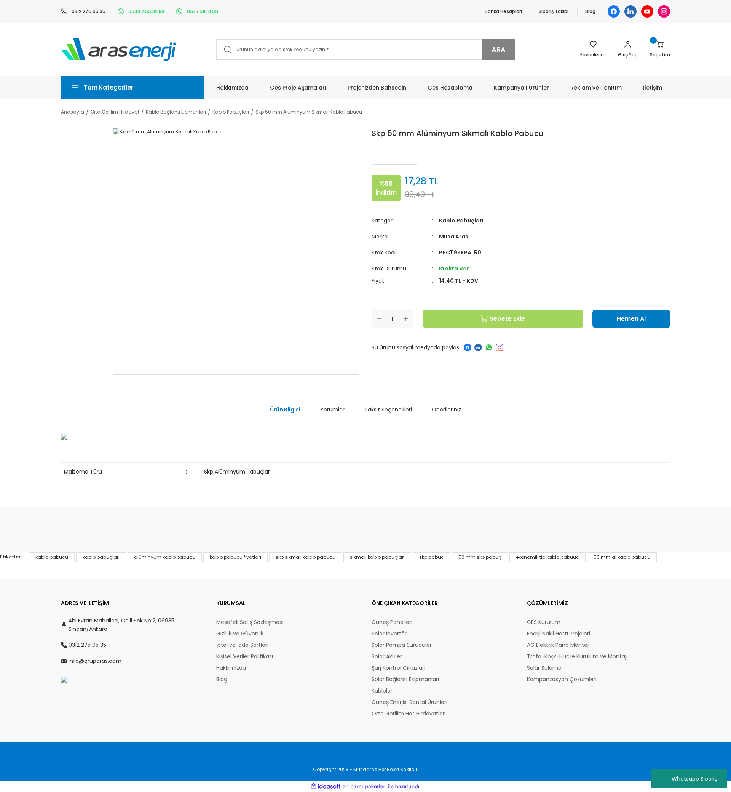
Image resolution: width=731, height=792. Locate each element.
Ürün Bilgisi (285, 409)
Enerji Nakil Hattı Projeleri (558, 633)
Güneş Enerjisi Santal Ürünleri (409, 702)
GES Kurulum (543, 622)
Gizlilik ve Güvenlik (239, 633)
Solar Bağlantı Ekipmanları (405, 679)
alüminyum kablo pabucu (164, 557)
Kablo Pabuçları (461, 220)
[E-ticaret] (364, 786)
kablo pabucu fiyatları (235, 557)
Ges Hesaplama (450, 87)
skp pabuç (431, 557)
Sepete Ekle (507, 318)
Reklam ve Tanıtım (596, 87)
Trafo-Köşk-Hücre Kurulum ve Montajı (577, 656)
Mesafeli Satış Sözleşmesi (249, 622)
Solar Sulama (544, 668)
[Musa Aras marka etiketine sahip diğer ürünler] (394, 155)
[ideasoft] (325, 786)
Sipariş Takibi (553, 11)
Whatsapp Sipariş (694, 778)
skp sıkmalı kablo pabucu (305, 557)
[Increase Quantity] (405, 319)
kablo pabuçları (101, 557)
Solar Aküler (387, 656)
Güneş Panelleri (392, 622)
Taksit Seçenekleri (388, 409)
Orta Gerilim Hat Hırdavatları (409, 713)
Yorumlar (332, 409)
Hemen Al (631, 318)
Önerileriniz (446, 409)
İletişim (652, 87)
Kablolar (382, 690)
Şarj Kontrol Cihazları (398, 668)
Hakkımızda (232, 87)
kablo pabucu (51, 557)
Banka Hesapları (503, 11)
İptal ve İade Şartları (242, 645)
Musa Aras (453, 236)
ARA (499, 49)
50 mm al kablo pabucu (622, 557)
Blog (590, 11)
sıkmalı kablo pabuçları (377, 557)
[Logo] (118, 49)
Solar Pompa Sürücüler (402, 645)
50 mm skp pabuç (479, 557)
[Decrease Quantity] (379, 319)
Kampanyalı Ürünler (521, 87)
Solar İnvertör (389, 633)
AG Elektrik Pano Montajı (558, 645)
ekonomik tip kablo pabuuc (547, 557)
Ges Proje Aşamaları (298, 87)
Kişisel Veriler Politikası (244, 656)
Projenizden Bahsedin (377, 87)
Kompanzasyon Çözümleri (562, 679)
